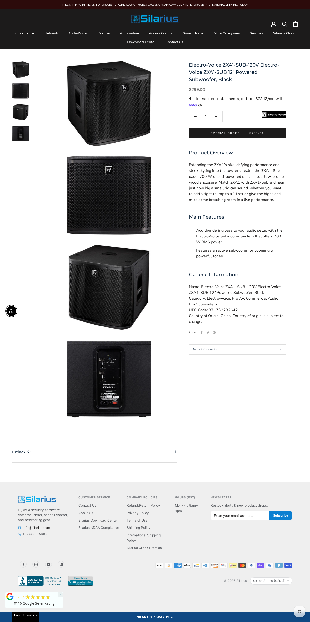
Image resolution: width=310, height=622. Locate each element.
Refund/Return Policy (143, 505)
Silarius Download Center (98, 520)
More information (205, 349)
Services (256, 33)
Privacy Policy (138, 513)
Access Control (161, 33)
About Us (85, 513)
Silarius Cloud (284, 33)
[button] (155, 617)
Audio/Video (78, 33)
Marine (104, 33)
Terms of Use (137, 520)
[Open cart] (295, 24)
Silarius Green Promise (144, 548)
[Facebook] (201, 332)
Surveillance (24, 33)
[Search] (284, 23)
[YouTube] (48, 564)
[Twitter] (208, 332)
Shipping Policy (138, 528)
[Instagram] (35, 564)
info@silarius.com (36, 528)
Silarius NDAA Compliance (98, 528)
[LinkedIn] (61, 564)
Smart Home (193, 33)
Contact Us (174, 42)
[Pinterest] (214, 332)
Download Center (141, 42)
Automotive (129, 33)
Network (51, 33)
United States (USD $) (269, 581)
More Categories (227, 33)
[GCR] (10, 596)
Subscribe (280, 515)
